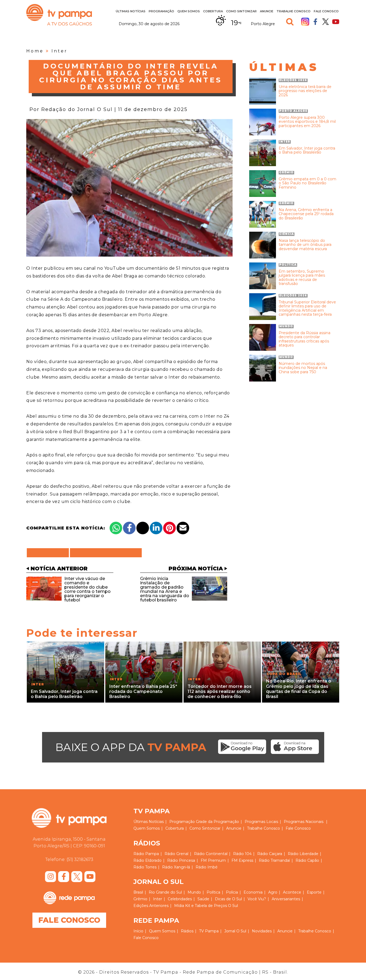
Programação (182, 821)
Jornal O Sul (235, 931)
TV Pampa (59, 14)
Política (213, 892)
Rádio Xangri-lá (176, 867)
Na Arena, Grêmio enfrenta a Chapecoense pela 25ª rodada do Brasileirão (306, 214)
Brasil (138, 892)
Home (35, 51)
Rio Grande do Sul (165, 892)
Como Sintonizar (241, 11)
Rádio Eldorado (147, 860)
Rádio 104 (242, 853)
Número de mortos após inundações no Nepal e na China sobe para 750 (303, 368)
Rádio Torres (144, 867)
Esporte (314, 892)
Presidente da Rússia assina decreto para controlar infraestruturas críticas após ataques (304, 339)
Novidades (262, 931)
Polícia (232, 892)
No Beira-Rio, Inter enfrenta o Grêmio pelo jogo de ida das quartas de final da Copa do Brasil (298, 688)
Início (138, 931)
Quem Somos (188, 11)
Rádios (187, 931)
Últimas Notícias (130, 11)
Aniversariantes (286, 899)
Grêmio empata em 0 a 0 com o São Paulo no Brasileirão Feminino (307, 183)
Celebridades (180, 899)
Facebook (315, 22)
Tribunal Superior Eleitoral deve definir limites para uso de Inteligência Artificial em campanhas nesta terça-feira (307, 308)
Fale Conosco (326, 11)
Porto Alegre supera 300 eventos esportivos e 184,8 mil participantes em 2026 (307, 122)
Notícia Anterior (59, 568)
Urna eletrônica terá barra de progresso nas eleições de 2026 (305, 91)
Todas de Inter (106, 553)
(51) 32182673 (79, 859)
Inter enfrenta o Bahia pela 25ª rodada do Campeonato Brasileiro (143, 691)
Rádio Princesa (181, 860)
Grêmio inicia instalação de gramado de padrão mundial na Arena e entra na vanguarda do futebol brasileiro (164, 589)
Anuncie (266, 11)
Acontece (292, 892)
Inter (59, 51)
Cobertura (213, 11)
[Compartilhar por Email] (183, 528)
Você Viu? (257, 899)
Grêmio (140, 899)
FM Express (242, 860)
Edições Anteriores (151, 905)
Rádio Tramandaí (274, 860)
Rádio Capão (307, 860)
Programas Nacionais (303, 821)
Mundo (194, 892)
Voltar (49, 553)
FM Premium (213, 860)
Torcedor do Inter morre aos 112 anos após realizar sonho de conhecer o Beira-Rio (220, 691)
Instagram (305, 22)
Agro (272, 892)
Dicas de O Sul (228, 899)
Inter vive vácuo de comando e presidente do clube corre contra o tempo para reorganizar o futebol (87, 589)
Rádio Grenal (176, 853)
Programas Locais (261, 821)
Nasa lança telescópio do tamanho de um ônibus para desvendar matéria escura (305, 245)
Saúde (203, 899)
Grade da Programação (217, 821)
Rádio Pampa (146, 853)
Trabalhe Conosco (294, 11)
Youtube (336, 22)
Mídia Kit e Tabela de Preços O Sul (206, 905)
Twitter (326, 22)
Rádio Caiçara (269, 853)
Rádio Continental (210, 853)
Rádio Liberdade (303, 853)
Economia (253, 892)
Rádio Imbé (207, 867)
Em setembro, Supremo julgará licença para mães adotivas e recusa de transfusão (302, 277)
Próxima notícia (196, 568)
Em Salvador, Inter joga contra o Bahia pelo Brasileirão (307, 150)
